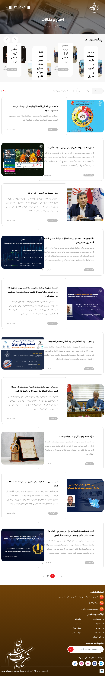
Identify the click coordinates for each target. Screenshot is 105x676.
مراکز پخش (77, 619)
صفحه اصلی (58, 25)
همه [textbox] (88, 90)
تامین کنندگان (97, 637)
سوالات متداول (76, 632)
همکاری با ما (77, 628)
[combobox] (84, 91)
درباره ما (98, 628)
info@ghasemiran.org (89, 609)
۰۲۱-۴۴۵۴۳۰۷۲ (93, 603)
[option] (90, 61)
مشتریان (78, 623)
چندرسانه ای (97, 619)
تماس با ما (98, 632)
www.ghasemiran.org (10, 671)
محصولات (98, 623)
